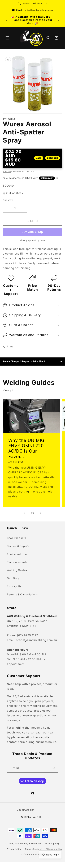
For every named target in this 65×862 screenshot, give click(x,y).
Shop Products (16, 538)
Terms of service (33, 849)
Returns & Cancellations (22, 594)
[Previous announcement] (6, 20)
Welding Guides (17, 570)
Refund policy (52, 843)
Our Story (13, 578)
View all (8, 390)
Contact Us (14, 586)
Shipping (7, 171)
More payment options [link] (32, 240)
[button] (7, 38)
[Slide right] (40, 513)
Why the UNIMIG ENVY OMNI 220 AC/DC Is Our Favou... (26, 448)
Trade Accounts (17, 562)
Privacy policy (14, 849)
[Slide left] (24, 513)
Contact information (34, 854)
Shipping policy (54, 849)
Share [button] (10, 346)
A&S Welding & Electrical (28, 843)
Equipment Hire (17, 554)
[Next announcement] (58, 20)
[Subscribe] (54, 768)
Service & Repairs (18, 546)
